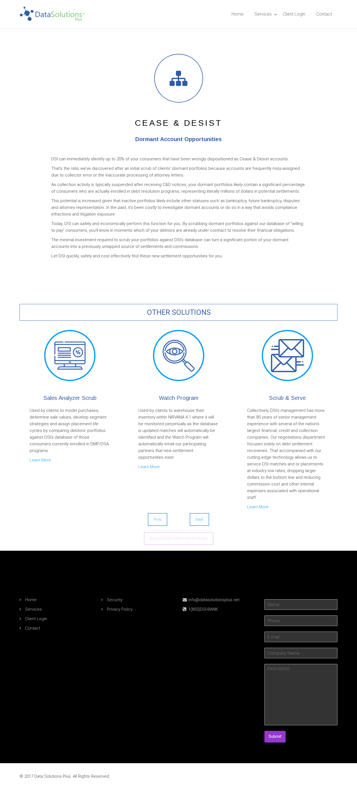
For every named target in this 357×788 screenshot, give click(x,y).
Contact (324, 14)
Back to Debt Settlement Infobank (179, 538)
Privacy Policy (119, 609)
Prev (157, 519)
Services (263, 14)
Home (237, 14)
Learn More (40, 460)
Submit (275, 736)
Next (199, 519)
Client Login (294, 14)
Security (114, 599)
